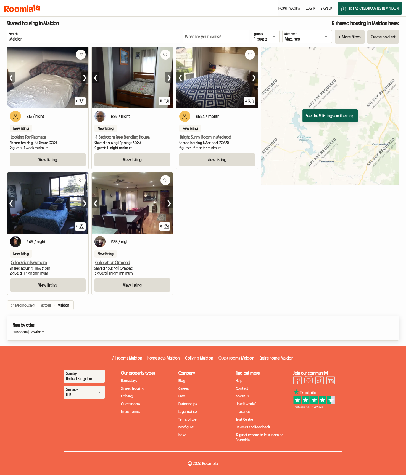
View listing (47, 160)
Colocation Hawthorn (29, 262)
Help (239, 381)
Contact (242, 388)
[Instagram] (308, 381)
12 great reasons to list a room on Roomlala (260, 437)
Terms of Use (187, 419)
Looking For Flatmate (28, 137)
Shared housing (132, 388)
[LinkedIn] (330, 381)
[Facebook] (297, 381)
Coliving (127, 396)
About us (242, 396)
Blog (181, 381)
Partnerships (187, 404)
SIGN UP (326, 8)
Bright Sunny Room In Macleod (205, 137)
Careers (183, 388)
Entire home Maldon (277, 358)
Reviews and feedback (253, 427)
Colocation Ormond (112, 262)
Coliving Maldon (199, 358)
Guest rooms (130, 404)
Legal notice (187, 412)
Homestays (129, 381)
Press (181, 396)
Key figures (186, 427)
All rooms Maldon (127, 358)
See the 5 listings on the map (330, 115)
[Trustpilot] (314, 406)
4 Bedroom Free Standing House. (122, 137)
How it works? (246, 404)
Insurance (243, 412)
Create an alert (383, 37)
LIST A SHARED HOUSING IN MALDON (374, 8)
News (182, 435)
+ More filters (349, 37)
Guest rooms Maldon (236, 358)
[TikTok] (319, 381)
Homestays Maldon (163, 358)
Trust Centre (244, 419)
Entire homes (130, 412)
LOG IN (311, 8)
